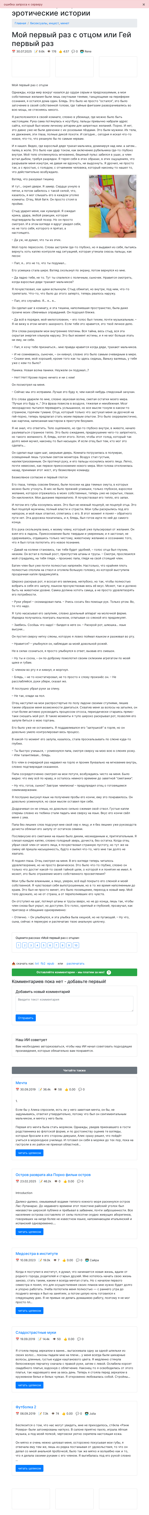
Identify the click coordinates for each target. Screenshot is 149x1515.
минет (65, 23)
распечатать (75, 963)
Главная (20, 23)
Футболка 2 (26, 1407)
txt (37, 963)
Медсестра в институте (37, 1253)
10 (75, 945)
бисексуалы (38, 23)
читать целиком (29, 1153)
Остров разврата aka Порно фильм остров (53, 1175)
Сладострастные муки (36, 1332)
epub (50, 963)
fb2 (43, 963)
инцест (54, 23)
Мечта (21, 1083)
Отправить (25, 1018)
